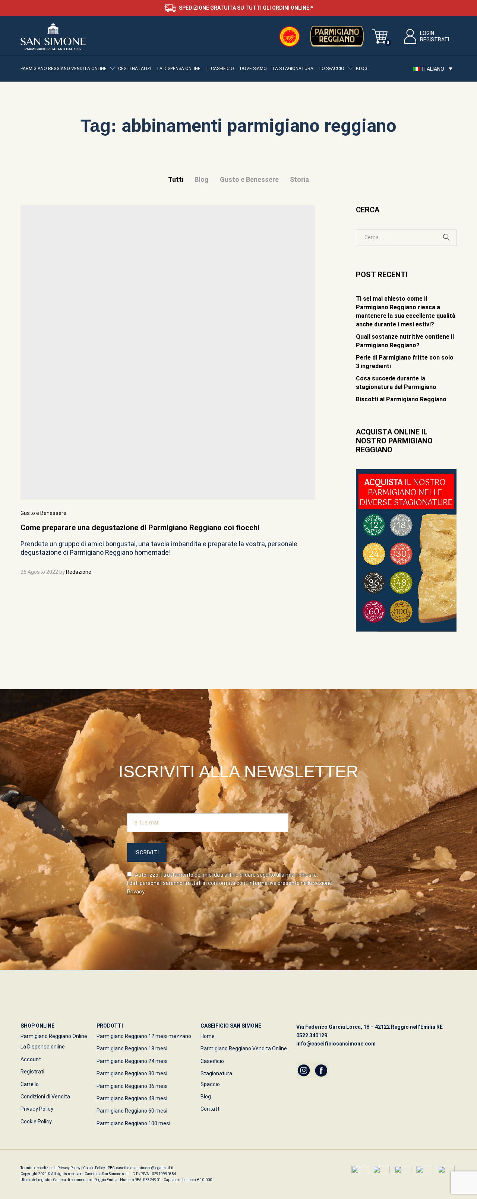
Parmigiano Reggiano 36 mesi (132, 1086)
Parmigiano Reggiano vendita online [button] (63, 68)
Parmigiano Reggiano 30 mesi (132, 1073)
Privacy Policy (36, 1109)
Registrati (434, 39)
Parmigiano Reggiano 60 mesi (132, 1111)
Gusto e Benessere (249, 179)
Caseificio (212, 1061)
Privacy (135, 892)
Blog (361, 68)
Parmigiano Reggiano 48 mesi (132, 1098)
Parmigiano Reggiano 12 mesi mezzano (144, 1036)
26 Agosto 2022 (39, 572)
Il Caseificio (220, 68)
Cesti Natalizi (134, 68)
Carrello (29, 1084)
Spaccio (210, 1084)
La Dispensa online (178, 68)
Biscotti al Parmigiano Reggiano (401, 399)
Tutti (175, 179)
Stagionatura (216, 1073)
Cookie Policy (36, 1121)
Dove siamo (253, 68)
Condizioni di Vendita (45, 1097)
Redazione (78, 572)
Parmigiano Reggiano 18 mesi (132, 1048)
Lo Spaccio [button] (331, 68)
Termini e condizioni (38, 1168)
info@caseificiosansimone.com (336, 1044)
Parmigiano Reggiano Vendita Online (243, 1048)
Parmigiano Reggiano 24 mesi (132, 1061)
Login (427, 33)
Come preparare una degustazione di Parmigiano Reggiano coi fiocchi (139, 527)
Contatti (210, 1109)
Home (207, 1036)
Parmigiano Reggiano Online (53, 1036)
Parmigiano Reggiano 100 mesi (133, 1123)
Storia (299, 179)
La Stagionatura (293, 68)
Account (30, 1059)
